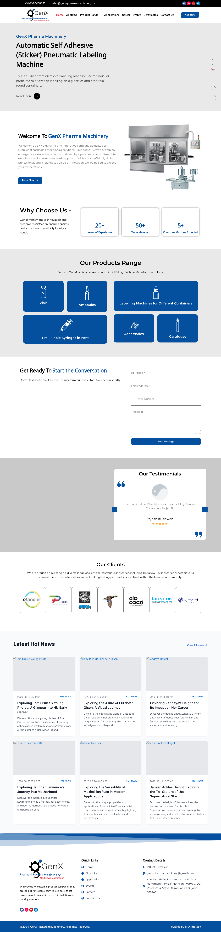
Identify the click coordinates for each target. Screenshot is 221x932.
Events (137, 15)
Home (60, 15)
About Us (71, 15)
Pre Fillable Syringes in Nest (65, 338)
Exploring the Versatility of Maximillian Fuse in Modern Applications (105, 791)
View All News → (197, 645)
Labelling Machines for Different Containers (156, 303)
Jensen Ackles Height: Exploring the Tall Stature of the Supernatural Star (175, 791)
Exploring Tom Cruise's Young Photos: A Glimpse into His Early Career (42, 707)
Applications (112, 15)
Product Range (89, 15)
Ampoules (87, 305)
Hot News (65, 696)
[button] (213, 89)
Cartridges (177, 336)
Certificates (151, 15)
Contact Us (167, 15)
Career (126, 15)
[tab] (213, 59)
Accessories (134, 334)
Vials (43, 303)
